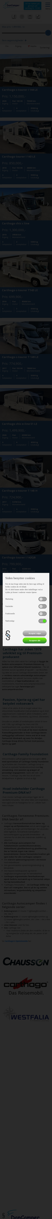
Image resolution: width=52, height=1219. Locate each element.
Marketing (9, 599)
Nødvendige (9, 621)
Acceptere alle (34, 641)
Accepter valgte (35, 633)
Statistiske (9, 606)
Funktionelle (10, 614)
